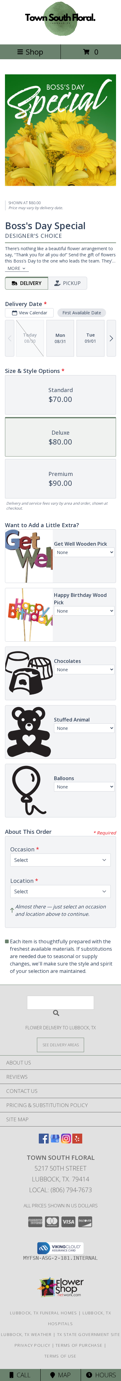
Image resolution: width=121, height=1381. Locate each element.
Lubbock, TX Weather (26, 1334)
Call (22, 1375)
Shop (34, 52)
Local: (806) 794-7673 (60, 1190)
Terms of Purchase (79, 1345)
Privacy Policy (32, 1345)
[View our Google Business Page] (55, 1141)
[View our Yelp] (77, 1141)
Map (63, 1375)
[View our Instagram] (66, 1141)
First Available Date (81, 313)
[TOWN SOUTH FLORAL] (60, 35)
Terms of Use (60, 1356)
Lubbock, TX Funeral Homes (43, 1313)
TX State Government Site (88, 1334)
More (13, 268)
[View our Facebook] (44, 1141)
